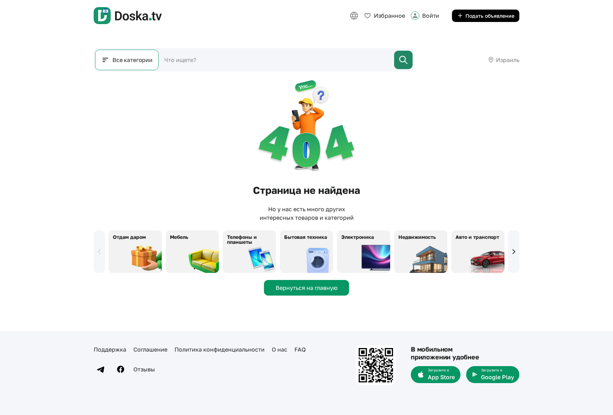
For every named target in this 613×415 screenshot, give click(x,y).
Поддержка (110, 349)
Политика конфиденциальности (220, 349)
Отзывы (144, 369)
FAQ (300, 349)
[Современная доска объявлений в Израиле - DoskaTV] (128, 15)
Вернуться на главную (306, 287)
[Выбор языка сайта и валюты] (354, 15)
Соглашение (150, 349)
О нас (279, 349)
